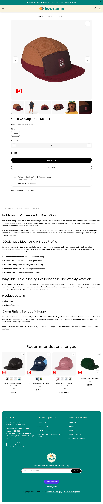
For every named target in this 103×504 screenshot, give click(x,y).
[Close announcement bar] (100, 2)
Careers (71, 426)
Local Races (73, 430)
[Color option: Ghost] (62, 379)
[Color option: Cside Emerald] (41, 379)
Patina (15, 134)
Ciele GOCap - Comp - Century (13, 384)
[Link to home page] (51, 458)
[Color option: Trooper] (15, 379)
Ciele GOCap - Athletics (89, 378)
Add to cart (51, 160)
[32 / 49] (31, 107)
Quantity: (14, 140)
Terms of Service (44, 430)
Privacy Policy (43, 422)
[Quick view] (23, 354)
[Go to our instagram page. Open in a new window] (15, 444)
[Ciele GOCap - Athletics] (89, 364)
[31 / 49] (17, 107)
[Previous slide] (15, 59)
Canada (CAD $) (52, 487)
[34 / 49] (58, 107)
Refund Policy (43, 426)
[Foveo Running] (51, 8)
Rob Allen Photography (72, 492)
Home (41, 16)
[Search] (95, 8)
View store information (27, 183)
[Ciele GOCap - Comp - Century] (13, 364)
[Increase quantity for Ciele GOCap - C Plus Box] (89, 145)
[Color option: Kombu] (70, 379)
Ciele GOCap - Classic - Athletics (64, 384)
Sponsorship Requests (77, 438)
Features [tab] (36, 208)
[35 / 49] (71, 107)
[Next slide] (87, 59)
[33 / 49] (44, 107)
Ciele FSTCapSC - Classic (39, 383)
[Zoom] (87, 23)
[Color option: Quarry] (66, 379)
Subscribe (76, 471)
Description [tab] (8, 208)
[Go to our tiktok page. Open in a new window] (21, 444)
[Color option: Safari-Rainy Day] (11, 379)
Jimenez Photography (54, 492)
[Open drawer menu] (3, 8)
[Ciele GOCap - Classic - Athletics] (64, 364)
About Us (72, 422)
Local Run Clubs (74, 434)
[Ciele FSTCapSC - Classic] (39, 364)
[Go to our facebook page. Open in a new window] (8, 444)
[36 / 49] (85, 107)
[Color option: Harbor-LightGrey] (19, 379)
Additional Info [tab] (23, 208)
